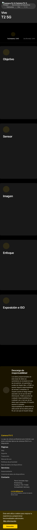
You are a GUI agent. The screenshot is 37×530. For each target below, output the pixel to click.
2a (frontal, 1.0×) (29, 38)
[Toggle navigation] (11, 6)
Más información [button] (9, 521)
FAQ (2, 450)
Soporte (4, 453)
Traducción (5, 456)
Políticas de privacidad (9, 462)
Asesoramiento (6, 471)
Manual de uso (6, 459)
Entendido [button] (10, 526)
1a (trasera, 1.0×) (13, 38)
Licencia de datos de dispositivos (13, 474)
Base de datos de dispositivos (11, 465)
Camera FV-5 (21, 3)
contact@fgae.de (17, 491)
